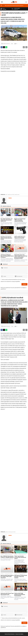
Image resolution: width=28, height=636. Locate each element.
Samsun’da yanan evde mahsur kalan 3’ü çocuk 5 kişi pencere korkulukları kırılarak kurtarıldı (20, 256)
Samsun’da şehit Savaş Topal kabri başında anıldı (7, 594)
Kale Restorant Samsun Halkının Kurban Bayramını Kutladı (6, 238)
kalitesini (6, 531)
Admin (10, 198)
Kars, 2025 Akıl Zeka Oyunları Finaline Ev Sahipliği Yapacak (7, 557)
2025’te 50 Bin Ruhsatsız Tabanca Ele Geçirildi (19, 237)
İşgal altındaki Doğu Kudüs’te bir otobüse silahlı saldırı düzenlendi (7, 576)
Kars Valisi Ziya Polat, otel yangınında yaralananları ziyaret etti (6, 220)
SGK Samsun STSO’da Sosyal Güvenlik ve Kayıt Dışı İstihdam (20, 576)
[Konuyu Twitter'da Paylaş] (4, 47)
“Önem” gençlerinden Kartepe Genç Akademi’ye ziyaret (20, 557)
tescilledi (13, 531)
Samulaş (10, 531)
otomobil (12, 194)
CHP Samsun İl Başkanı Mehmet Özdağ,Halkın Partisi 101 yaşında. (7, 256)
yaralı (18, 194)
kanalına (9, 194)
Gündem (2, 217)
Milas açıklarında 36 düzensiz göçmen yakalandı (14, 5)
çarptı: (6, 194)
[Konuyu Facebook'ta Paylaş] (2, 47)
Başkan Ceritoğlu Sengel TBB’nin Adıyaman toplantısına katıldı (19, 220)
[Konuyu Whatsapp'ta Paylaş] (6, 47)
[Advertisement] (14, 132)
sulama (16, 194)
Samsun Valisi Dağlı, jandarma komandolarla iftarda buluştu (19, 594)
